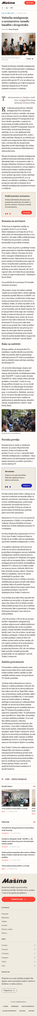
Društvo (4, 925)
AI (2, 779)
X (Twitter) (5, 953)
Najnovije (5, 914)
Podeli (28, 59)
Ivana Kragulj (13, 29)
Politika (4, 921)
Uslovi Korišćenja (28, 1006)
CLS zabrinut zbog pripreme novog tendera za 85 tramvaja (18, 829)
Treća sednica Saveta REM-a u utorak (15, 866)
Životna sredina (7, 929)
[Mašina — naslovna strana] (8, 3)
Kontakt (32, 1011)
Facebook (5, 949)
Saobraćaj (5, 833)
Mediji (12, 13)
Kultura (4, 933)
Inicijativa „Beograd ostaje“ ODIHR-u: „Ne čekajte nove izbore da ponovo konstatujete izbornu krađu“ (18, 841)
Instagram (5, 958)
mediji (7, 779)
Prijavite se (8, 990)
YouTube (4, 945)
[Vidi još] (2, 8)
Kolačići (22, 1011)
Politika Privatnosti (9, 1011)
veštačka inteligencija (19, 779)
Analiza (4, 13)
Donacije (26, 212)
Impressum (14, 1006)
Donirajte (29, 3)
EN (11, 8)
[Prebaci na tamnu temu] (7, 8)
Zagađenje (5, 860)
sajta (23, 100)
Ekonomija (5, 917)
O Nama (5, 1006)
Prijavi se (26, 485)
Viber (3, 966)
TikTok (4, 962)
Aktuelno (5, 847)
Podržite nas (17, 899)
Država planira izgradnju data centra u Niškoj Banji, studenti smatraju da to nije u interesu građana (18, 854)
